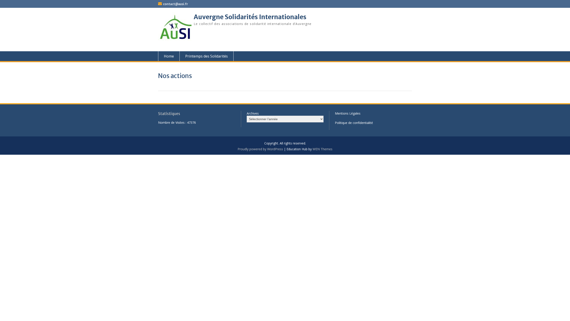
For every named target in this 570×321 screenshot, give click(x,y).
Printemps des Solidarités (206, 56)
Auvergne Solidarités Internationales (250, 17)
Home (169, 56)
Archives (253, 113)
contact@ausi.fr (175, 4)
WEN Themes (322, 149)
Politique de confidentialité (354, 123)
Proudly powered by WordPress (260, 149)
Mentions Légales (347, 113)
